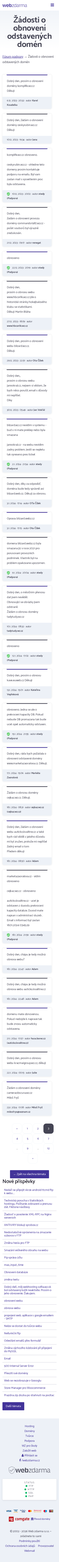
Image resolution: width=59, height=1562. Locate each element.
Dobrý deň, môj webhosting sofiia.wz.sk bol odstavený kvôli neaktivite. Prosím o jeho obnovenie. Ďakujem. (27, 1290)
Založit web (29, 1450)
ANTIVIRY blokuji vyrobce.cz (21, 1225)
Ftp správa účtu (13, 1257)
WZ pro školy (29, 1445)
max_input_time (13, 1265)
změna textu (11, 1279)
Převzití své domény (16, 1373)
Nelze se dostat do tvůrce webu (23, 1326)
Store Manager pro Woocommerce (24, 1388)
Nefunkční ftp (12, 1333)
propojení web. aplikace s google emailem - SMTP (29, 1317)
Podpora (29, 1440)
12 (48, 1148)
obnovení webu (13, 1300)
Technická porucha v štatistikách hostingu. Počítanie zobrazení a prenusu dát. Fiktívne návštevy (28, 1204)
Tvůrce (29, 1436)
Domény (29, 1431)
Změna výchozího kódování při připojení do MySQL (28, 1350)
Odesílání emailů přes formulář (22, 1340)
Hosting (29, 1426)
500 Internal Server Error (19, 1366)
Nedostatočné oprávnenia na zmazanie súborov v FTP (27, 1234)
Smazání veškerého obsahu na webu (26, 1250)
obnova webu (12, 1308)
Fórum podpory (12, 56)
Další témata (13, 1406)
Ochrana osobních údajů (20, 1546)
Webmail (29, 1550)
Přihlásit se (30, 1455)
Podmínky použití (29, 1541)
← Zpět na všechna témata (29, 1174)
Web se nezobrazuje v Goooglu (22, 1380)
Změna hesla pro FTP (17, 1243)
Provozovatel (46, 1546)
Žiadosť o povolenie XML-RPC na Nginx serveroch (27, 1216)
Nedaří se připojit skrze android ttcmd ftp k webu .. (28, 1192)
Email (7, 1358)
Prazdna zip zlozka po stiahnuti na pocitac (29, 1395)
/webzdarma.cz (30, 1460)
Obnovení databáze (16, 1272)
